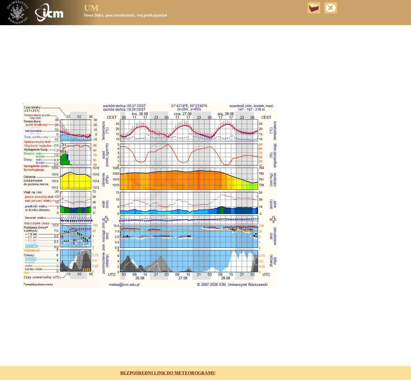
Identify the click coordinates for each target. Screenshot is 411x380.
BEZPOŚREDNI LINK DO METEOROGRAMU (168, 372)
